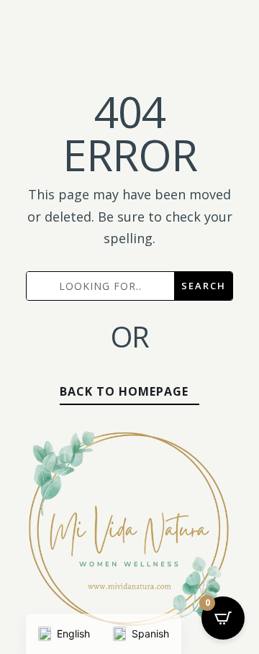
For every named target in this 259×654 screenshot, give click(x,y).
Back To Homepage (124, 391)
